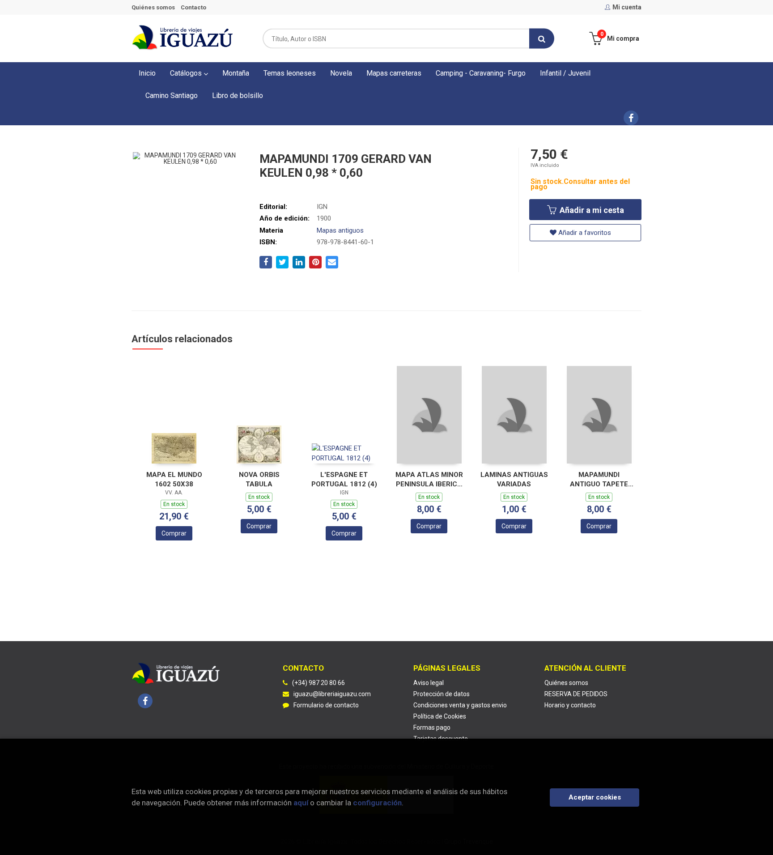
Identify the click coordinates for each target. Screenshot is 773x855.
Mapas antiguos (340, 230)
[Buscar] (541, 39)
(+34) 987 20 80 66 (318, 682)
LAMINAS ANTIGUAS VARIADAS (514, 479)
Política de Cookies (439, 716)
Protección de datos (441, 694)
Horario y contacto (570, 705)
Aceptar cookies (595, 797)
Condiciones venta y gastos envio (460, 705)
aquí (300, 802)
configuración (377, 802)
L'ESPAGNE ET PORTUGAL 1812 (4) (344, 479)
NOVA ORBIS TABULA (259, 479)
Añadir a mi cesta (591, 210)
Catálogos (187, 73)
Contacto (193, 7)
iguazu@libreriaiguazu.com (332, 694)
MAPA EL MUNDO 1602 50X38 (174, 479)
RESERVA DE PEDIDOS (575, 694)
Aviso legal (428, 682)
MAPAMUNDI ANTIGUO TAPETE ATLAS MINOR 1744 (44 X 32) (599, 479)
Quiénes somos (153, 7)
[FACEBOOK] (631, 118)
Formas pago (431, 727)
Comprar (174, 533)
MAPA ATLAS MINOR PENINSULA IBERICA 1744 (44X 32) (429, 479)
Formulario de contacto (326, 705)
